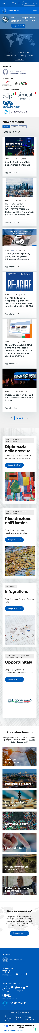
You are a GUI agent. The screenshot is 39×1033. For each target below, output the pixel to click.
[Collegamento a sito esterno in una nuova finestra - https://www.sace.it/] (21, 83)
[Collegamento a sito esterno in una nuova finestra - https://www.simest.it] (27, 96)
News (14, 127)
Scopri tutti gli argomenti (23, 741)
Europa (31, 56)
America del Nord (24, 52)
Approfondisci (11, 172)
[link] (19, 157)
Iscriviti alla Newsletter (18, 3)
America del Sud (10, 56)
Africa (11, 52)
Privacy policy (25, 1013)
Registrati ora (18, 933)
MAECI (4, 3)
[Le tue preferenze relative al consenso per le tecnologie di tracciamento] (35, 1029)
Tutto (6, 127)
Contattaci (13, 1013)
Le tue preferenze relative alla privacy (21, 1026)
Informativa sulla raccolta (13, 1030)
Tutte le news (10, 131)
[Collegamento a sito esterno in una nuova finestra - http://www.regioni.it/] (12, 104)
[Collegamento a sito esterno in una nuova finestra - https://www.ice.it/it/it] (7, 83)
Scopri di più (17, 26)
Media (23, 127)
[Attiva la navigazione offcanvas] (35, 11)
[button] (13, 3)
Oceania (19, 59)
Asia (22, 56)
